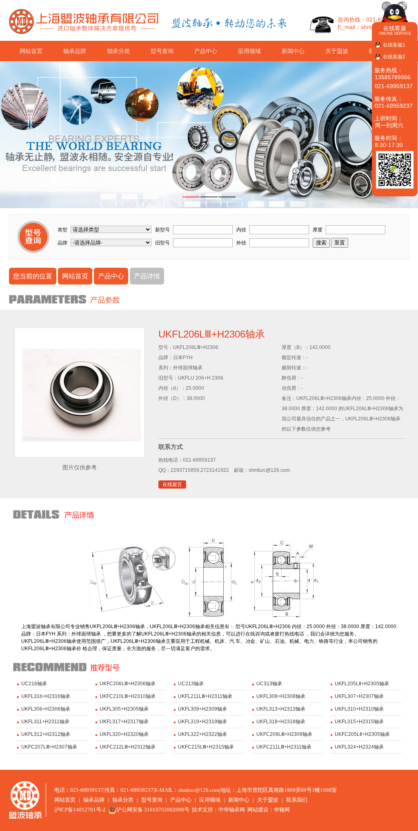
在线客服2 (394, 57)
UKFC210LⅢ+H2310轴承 (128, 696)
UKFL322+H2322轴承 (202, 734)
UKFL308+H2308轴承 (280, 696)
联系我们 (296, 800)
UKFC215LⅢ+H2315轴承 (206, 747)
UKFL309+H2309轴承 (202, 709)
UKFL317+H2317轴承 (124, 721)
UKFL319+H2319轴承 (202, 721)
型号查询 (162, 51)
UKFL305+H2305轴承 (124, 709)
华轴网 (282, 810)
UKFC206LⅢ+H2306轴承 (128, 684)
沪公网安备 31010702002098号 (152, 810)
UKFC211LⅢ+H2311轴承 (283, 747)
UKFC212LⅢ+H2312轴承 (128, 747)
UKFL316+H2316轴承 (45, 696)
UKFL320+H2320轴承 (124, 734)
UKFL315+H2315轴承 (359, 721)
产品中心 (205, 51)
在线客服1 (394, 45)
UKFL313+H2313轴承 (280, 709)
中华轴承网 (231, 810)
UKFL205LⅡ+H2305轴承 (362, 684)
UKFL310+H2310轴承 (359, 709)
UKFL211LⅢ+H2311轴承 (205, 696)
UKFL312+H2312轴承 (45, 734)
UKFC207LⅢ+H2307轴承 (49, 747)
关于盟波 (336, 51)
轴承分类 (118, 51)
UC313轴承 (269, 684)
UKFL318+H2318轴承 (280, 721)
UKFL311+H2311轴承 (45, 721)
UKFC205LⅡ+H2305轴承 (362, 734)
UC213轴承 (191, 684)
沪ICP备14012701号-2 (80, 810)
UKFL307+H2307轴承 (359, 696)
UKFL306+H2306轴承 (45, 709)
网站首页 (31, 51)
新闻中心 (293, 51)
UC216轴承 (34, 684)
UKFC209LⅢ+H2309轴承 (284, 734)
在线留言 (172, 484)
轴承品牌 (74, 51)
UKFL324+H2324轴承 (359, 747)
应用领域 (249, 51)
